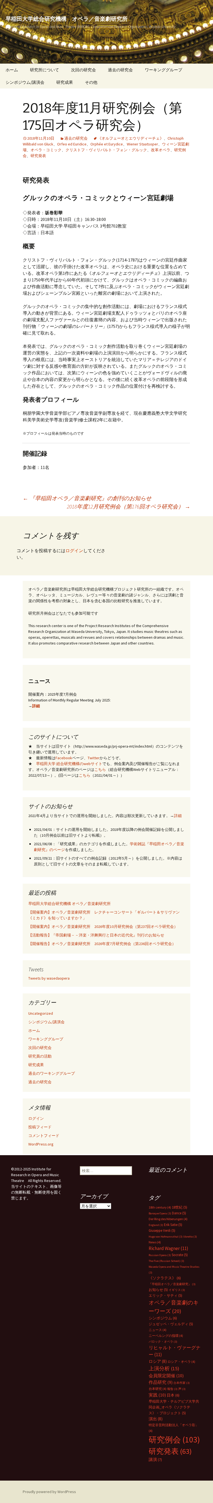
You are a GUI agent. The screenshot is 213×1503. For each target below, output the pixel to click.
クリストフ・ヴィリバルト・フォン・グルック (106, 149)
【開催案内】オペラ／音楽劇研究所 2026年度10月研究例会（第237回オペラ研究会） (103, 926)
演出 (156, 1418)
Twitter (94, 757)
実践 (157, 1395)
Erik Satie (173, 1224)
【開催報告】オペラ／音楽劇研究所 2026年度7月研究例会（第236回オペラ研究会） (102, 943)
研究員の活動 (40, 1056)
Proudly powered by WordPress (49, 1491)
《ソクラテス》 (165, 1277)
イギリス (177, 1290)
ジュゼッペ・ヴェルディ (171, 1324)
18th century (160, 1207)
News (155, 1242)
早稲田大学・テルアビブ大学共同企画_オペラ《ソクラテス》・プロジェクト (174, 1407)
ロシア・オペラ (181, 1362)
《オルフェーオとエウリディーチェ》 (131, 138)
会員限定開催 (166, 1375)
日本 (173, 1395)
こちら (100, 769)
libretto (190, 1236)
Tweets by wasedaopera (49, 978)
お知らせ (158, 1289)
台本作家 (181, 1383)
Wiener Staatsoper (142, 144)
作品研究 (161, 1382)
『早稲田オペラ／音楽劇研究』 (172, 1284)
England (156, 1225)
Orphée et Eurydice (106, 144)
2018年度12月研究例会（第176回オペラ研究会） (128, 506)
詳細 (36, 705)
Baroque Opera (160, 1213)
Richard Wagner (168, 1248)
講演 (155, 1459)
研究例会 (174, 1439)
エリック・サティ (165, 1295)
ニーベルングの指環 (166, 1336)
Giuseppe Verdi (162, 1230)
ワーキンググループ (163, 69)
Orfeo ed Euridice (72, 144)
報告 (172, 1389)
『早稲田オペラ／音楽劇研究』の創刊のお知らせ (87, 498)
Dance (179, 1213)
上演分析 (164, 1368)
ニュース (157, 1330)
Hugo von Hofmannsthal (165, 1236)
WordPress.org (41, 1144)
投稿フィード (40, 1126)
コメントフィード (43, 1135)
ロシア (158, 1361)
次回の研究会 (83, 69)
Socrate (180, 1254)
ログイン (74, 550)
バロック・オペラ (163, 1341)
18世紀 (179, 1207)
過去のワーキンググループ (51, 1073)
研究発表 (38, 155)
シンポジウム (163, 1318)
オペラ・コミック (46, 149)
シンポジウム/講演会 (25, 82)
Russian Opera (160, 1255)
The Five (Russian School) (166, 1261)
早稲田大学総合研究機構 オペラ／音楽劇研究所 (69, 903)
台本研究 (157, 1389)
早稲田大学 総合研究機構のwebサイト (69, 763)
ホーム (12, 69)
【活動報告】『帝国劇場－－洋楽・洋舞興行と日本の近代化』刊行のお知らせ (96, 935)
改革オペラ (160, 149)
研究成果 (64, 82)
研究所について (44, 69)
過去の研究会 (120, 69)
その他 (91, 82)
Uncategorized (40, 1013)
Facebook (63, 757)
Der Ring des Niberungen (168, 1219)
